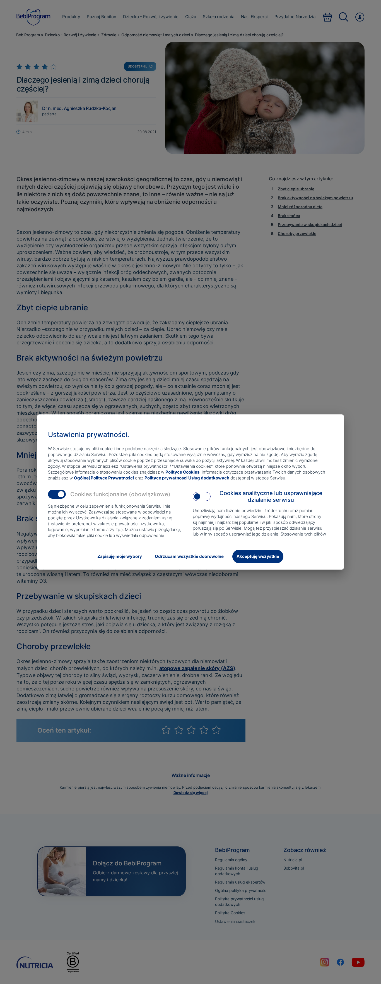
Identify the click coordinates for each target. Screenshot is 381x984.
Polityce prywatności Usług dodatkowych (186, 478)
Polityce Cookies (182, 472)
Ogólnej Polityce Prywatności (104, 478)
